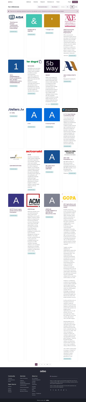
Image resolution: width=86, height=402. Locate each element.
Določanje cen (50, 1)
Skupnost (42, 1)
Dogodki (34, 386)
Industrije (36, 1)
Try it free (75, 1)
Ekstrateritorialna (42, 7)
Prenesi (9, 386)
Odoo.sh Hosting (23, 378)
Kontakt (33, 382)
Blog (33, 389)
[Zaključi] (77, 11)
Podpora (22, 380)
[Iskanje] (67, 6)
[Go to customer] (16, 17)
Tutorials (10, 378)
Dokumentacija (11, 379)
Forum (9, 381)
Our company (35, 378)
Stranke (33, 391)
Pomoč (58, 1)
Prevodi (9, 391)
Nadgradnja (22, 382)
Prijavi (69, 1)
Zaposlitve (34, 384)
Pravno (33, 393)
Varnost (33, 395)
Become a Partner (24, 391)
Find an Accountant (24, 387)
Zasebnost (38, 393)
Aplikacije (29, 1)
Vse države (54, 7)
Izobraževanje (23, 385)
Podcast (34, 388)
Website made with (41, 400)
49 (47, 364)
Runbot (9, 390)
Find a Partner (23, 389)
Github (9, 388)
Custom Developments (25, 383)
